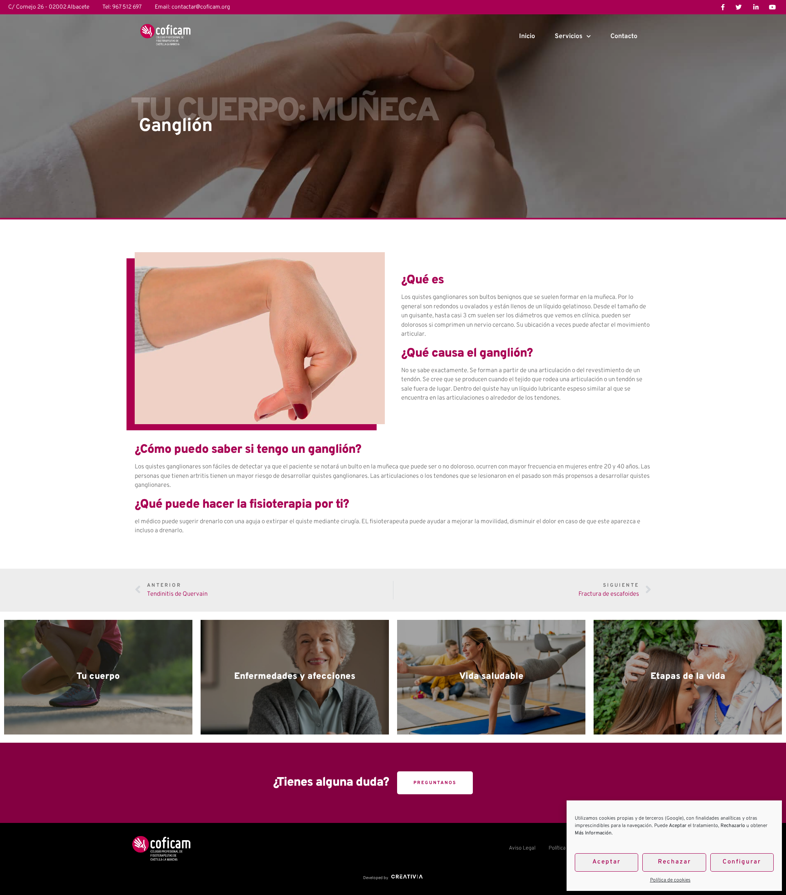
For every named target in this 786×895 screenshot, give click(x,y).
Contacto (623, 36)
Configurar (742, 862)
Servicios (569, 36)
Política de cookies (670, 880)
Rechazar (674, 862)
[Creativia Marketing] (406, 878)
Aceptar (606, 862)
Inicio (527, 36)
